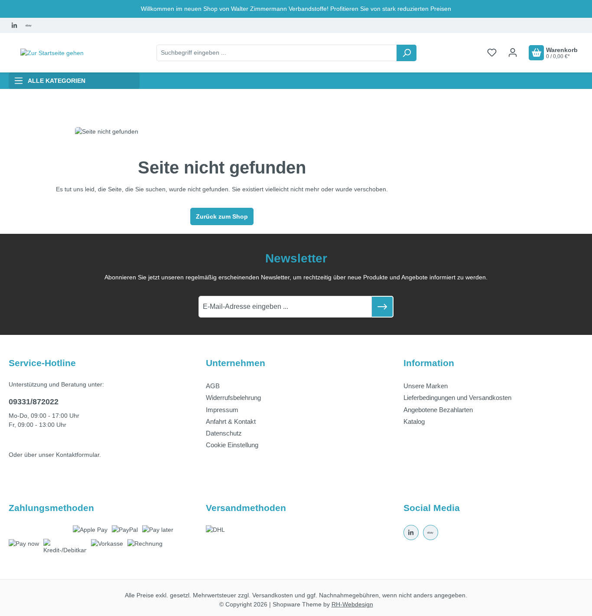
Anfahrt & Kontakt (231, 421)
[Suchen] (406, 53)
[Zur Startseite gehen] (52, 53)
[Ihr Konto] (512, 52)
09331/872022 (34, 401)
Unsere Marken (425, 386)
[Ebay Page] (28, 25)
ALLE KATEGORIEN (56, 80)
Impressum (222, 409)
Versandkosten (272, 595)
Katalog (414, 421)
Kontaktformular (77, 454)
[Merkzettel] (491, 52)
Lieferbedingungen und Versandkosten (457, 397)
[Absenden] (383, 307)
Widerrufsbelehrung (233, 397)
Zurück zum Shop (222, 216)
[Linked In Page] (14, 25)
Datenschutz (224, 433)
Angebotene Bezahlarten (438, 409)
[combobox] (276, 53)
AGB (213, 386)
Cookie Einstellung (232, 445)
